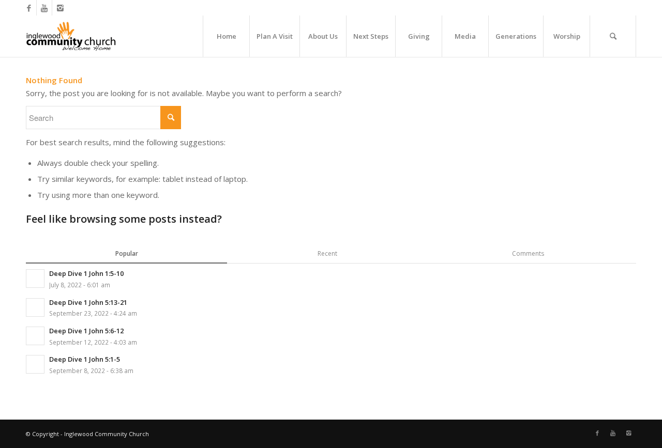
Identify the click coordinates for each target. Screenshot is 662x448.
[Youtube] (44, 8)
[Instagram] (60, 8)
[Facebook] (28, 8)
